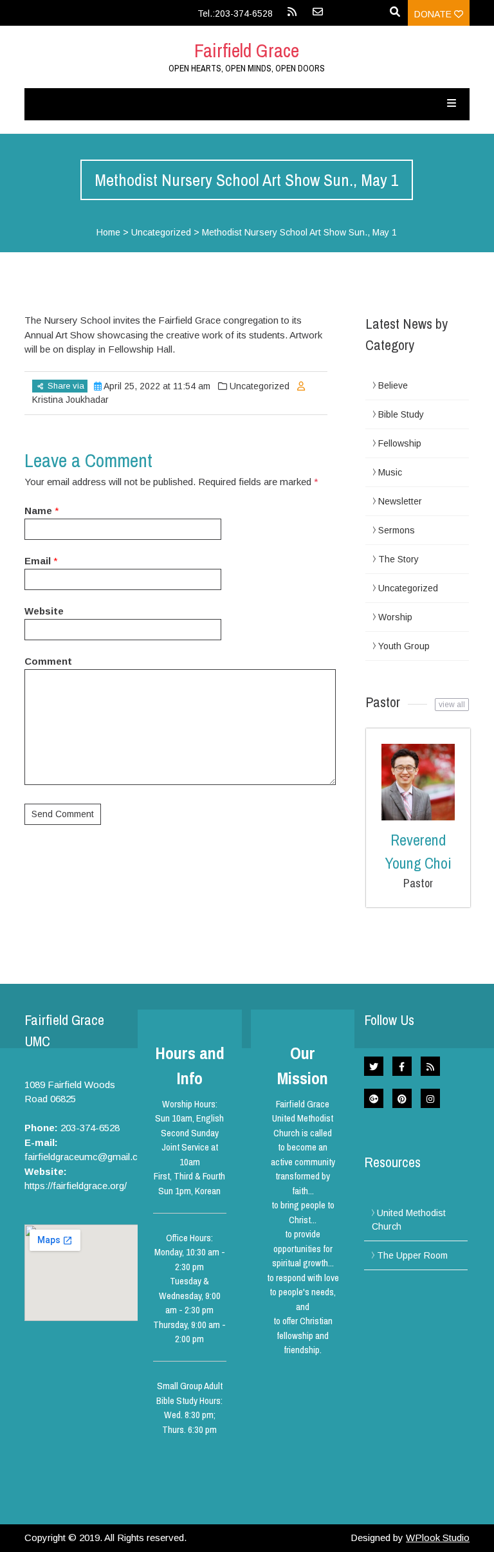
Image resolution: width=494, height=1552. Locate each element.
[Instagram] (430, 1098)
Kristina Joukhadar (70, 399)
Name (38, 510)
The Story (398, 559)
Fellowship (399, 443)
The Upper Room (412, 1255)
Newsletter (400, 501)
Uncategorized (161, 232)
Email (37, 560)
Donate (434, 14)
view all (452, 704)
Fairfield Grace (246, 50)
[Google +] (373, 1098)
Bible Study (401, 414)
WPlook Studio (438, 1537)
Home (108, 232)
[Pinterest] (402, 1098)
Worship (395, 617)
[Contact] (318, 16)
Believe (393, 385)
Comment (48, 661)
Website (44, 610)
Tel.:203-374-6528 (235, 13)
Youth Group (404, 646)
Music (390, 472)
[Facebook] (402, 1066)
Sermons (396, 530)
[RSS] (292, 16)
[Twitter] (373, 1066)
